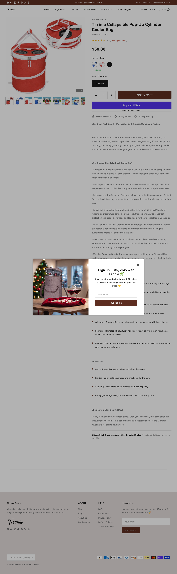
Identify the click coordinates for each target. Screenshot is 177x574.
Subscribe (116, 303)
